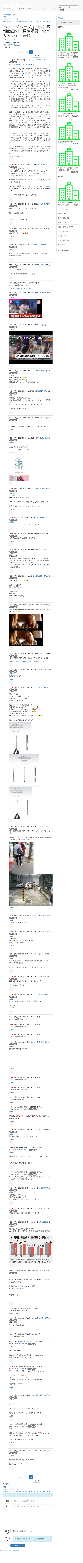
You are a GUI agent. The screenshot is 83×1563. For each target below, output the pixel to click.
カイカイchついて (9, 8)
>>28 (11, 156)
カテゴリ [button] (45, 8)
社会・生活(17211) (64, 218)
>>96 (11, 422)
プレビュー (7, 1539)
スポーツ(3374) (63, 240)
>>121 (11, 430)
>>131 (11, 936)
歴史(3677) (62, 222)
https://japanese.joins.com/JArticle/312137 (23, 64)
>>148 (11, 1083)
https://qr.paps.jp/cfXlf (16, 1288)
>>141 (37, 661)
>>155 (16, 1313)
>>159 (11, 1443)
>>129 (11, 661)
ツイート (6, 45)
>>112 (11, 249)
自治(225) (61, 244)
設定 (54, 8)
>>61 (14, 1005)
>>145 (11, 1121)
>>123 (11, 509)
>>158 (11, 1416)
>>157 (11, 1387)
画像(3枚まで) (6, 1532)
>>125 (11, 541)
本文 (7, 1506)
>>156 (11, 1400)
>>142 (42, 661)
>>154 (11, 1313)
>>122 (29, 288)
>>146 (11, 1139)
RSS (37, 8)
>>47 (18, 156)
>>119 (24, 288)
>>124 (11, 554)
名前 (7, 1501)
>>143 (11, 1111)
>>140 (33, 661)
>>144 (11, 1102)
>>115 (11, 297)
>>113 (11, 236)
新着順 (60, 18)
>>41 (14, 156)
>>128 (11, 674)
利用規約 (22, 8)
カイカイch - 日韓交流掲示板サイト (11, 1550)
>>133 (11, 907)
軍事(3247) (62, 236)
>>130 (16, 661)
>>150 (11, 946)
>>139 (29, 661)
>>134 (20, 661)
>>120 (11, 442)
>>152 (11, 1030)
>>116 (11, 288)
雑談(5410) (62, 213)
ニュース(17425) (64, 231)
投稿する (18, 1545)
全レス (36, 56)
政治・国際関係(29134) (66, 227)
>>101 (11, 920)
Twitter (30, 8)
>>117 (16, 288)
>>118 (20, 288)
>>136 (24, 661)
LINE (11, 45)
